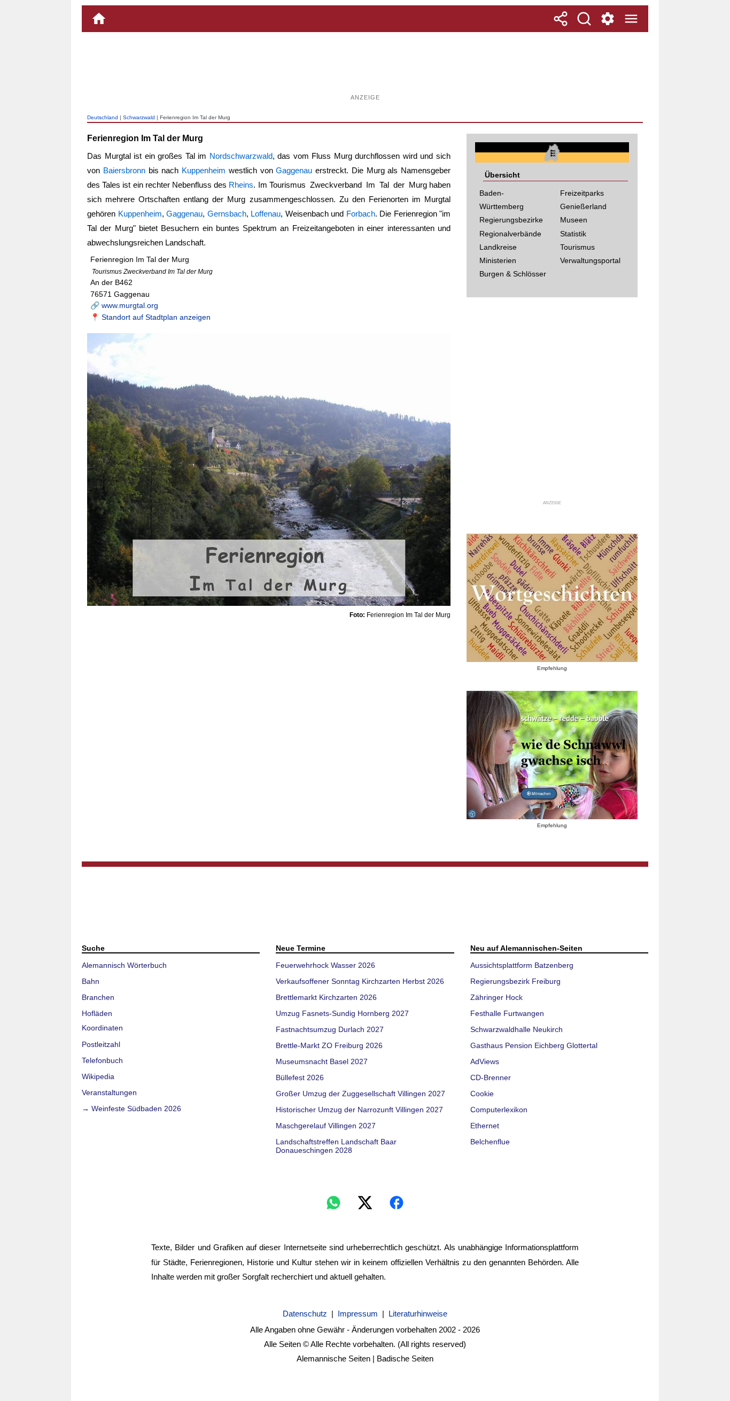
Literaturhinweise (418, 1313)
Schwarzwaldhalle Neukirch (516, 1029)
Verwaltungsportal (590, 260)
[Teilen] (560, 18)
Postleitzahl (101, 1044)
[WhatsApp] (333, 1202)
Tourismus (577, 247)
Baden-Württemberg (501, 200)
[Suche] (584, 18)
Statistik (573, 233)
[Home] (99, 18)
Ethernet (484, 1125)
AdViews (484, 1061)
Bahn (90, 981)
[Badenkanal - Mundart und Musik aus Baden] (552, 755)
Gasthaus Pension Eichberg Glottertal (533, 1045)
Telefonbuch (102, 1060)
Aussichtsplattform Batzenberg (521, 965)
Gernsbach (226, 213)
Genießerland (583, 206)
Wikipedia (98, 1076)
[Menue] (631, 18)
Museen (573, 219)
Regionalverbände (510, 233)
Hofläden (97, 1013)
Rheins (241, 184)
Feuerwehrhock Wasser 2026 (325, 965)
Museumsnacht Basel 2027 (322, 1061)
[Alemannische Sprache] (552, 598)
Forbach (360, 213)
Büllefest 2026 (300, 1077)
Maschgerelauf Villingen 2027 (326, 1125)
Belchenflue (490, 1141)
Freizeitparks (582, 193)
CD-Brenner (490, 1077)
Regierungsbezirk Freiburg (515, 981)
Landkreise (498, 247)
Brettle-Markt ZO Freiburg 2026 (329, 1045)
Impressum (358, 1313)
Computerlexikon (498, 1109)
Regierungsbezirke (511, 219)
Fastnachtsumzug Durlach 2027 (330, 1029)
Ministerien (497, 260)
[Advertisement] (365, 67)
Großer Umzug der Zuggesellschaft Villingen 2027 (360, 1093)
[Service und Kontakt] (607, 18)
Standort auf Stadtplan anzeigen (156, 317)
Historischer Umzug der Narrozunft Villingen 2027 (359, 1109)
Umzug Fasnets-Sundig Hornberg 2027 (342, 1013)
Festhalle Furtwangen (507, 1013)
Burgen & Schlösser (512, 274)
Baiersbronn (124, 170)
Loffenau (266, 213)
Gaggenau (294, 170)
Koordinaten (102, 1027)
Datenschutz (305, 1313)
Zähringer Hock (496, 997)
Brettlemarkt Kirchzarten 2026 (326, 997)
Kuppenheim (204, 170)
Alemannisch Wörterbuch (124, 965)
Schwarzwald (139, 117)
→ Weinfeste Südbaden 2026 (131, 1108)
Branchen (98, 997)
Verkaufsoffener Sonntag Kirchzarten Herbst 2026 (360, 981)
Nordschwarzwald (241, 155)
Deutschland (102, 117)
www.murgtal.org (130, 305)
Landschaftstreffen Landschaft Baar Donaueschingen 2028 (336, 1145)
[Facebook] (396, 1202)
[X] (365, 1202)
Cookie (482, 1093)
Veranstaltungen (109, 1092)
